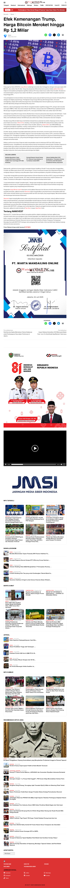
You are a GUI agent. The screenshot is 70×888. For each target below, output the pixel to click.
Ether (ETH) (20, 123)
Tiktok (7, 878)
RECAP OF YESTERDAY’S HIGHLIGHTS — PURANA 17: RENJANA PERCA (55, 593)
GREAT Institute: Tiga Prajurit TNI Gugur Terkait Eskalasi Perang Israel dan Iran (33, 818)
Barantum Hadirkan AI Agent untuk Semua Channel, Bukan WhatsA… (30, 580)
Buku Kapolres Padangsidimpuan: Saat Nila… (23, 640)
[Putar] (6, 464)
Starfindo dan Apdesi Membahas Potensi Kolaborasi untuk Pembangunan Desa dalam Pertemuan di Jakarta (18, 333)
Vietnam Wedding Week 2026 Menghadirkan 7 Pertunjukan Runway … (30, 567)
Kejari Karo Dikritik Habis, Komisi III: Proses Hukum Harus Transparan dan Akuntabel (35, 825)
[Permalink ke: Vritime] (5, 36)
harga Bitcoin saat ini (16, 190)
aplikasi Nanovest (58, 89)
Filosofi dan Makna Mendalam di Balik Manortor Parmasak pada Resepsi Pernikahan (55, 538)
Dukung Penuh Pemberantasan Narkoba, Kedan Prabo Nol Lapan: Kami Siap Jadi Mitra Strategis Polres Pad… (35, 539)
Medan (7, 601)
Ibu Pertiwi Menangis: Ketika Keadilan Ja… (22, 666)
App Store (38, 208)
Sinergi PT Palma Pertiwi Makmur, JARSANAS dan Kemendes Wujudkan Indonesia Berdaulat (37, 772)
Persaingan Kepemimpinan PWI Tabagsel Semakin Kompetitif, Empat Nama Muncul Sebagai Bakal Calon (13, 520)
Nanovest (27, 191)
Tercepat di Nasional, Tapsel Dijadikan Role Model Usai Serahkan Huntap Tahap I (33, 838)
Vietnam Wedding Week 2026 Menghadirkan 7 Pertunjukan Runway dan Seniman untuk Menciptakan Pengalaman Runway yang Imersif (55, 160)
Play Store (28, 208)
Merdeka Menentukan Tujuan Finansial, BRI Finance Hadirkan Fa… (29, 553)
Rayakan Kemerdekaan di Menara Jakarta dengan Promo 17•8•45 (35, 593)
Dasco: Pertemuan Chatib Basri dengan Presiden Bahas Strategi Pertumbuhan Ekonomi (36, 792)
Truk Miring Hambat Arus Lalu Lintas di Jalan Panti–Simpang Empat (55, 691)
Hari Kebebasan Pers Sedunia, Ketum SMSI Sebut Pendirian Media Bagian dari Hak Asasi (36, 805)
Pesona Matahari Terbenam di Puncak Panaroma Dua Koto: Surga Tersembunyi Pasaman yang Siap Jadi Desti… (34, 711)
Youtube (48, 875)
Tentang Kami (7, 864)
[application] (35, 448)
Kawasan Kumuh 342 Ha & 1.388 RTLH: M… (23, 653)
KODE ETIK (26, 864)
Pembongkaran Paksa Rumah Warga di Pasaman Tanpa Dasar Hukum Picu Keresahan (35, 691)
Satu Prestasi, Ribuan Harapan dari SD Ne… (23, 660)
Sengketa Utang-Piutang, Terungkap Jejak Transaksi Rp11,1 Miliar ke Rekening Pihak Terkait (37, 785)
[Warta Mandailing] (35, 2)
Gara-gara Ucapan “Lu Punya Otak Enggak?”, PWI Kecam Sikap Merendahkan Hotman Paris (37, 779)
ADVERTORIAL (13, 770)
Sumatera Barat (9, 688)
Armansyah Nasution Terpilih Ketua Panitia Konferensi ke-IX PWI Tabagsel (35, 519)
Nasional (12, 764)
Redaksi (46, 864)
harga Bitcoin (24, 87)
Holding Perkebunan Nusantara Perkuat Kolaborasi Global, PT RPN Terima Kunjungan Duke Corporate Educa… (14, 625)
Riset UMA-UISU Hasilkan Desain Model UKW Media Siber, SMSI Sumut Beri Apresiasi (13, 605)
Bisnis (11, 552)
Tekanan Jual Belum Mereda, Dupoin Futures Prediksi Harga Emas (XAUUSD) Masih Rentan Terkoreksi (35, 624)
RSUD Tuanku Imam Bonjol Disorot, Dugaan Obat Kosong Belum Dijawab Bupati (55, 710)
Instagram (8, 875)
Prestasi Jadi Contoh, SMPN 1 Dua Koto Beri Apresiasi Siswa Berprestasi (14, 710)
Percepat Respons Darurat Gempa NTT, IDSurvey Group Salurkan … (30, 560)
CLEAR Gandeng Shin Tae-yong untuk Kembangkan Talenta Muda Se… (31, 573)
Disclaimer (7, 866)
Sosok (5, 758)
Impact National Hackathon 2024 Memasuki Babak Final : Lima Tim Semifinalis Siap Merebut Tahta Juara (51, 332)
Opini (11, 658)
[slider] (33, 464)
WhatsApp (48, 873)
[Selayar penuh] (64, 464)
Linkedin (28, 875)
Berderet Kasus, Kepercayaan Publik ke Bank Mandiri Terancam (28, 766)
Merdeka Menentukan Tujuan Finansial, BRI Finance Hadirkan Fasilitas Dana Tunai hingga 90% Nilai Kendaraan (14, 160)
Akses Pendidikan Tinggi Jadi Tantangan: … (23, 647)
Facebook (8, 873)
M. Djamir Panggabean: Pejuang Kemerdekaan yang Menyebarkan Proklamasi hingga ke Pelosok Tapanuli (35, 760)
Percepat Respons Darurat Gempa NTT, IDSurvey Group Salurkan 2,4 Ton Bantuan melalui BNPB (34, 159)
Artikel (11, 638)
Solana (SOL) (46, 125)
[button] (35, 448)
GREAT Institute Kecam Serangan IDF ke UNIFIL (24, 831)
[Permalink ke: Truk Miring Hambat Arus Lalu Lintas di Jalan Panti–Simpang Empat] (55, 681)
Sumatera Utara (30, 590)
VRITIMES (28, 227)
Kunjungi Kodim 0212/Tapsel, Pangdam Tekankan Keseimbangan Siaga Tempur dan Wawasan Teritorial (14, 539)
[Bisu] (61, 464)
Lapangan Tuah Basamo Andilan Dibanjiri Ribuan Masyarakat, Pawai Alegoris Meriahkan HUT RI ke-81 (13, 692)
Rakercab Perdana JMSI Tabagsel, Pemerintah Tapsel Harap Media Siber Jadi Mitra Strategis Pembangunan (54, 624)
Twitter (27, 873)
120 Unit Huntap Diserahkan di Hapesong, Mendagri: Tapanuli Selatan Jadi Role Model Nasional (35, 844)
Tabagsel (7, 516)
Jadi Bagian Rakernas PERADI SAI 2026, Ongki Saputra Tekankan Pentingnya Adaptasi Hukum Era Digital (38, 798)
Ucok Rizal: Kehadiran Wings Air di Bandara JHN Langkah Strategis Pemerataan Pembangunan (54, 520)
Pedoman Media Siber (30, 866)
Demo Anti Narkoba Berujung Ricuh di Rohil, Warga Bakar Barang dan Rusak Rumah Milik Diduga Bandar (36, 811)
